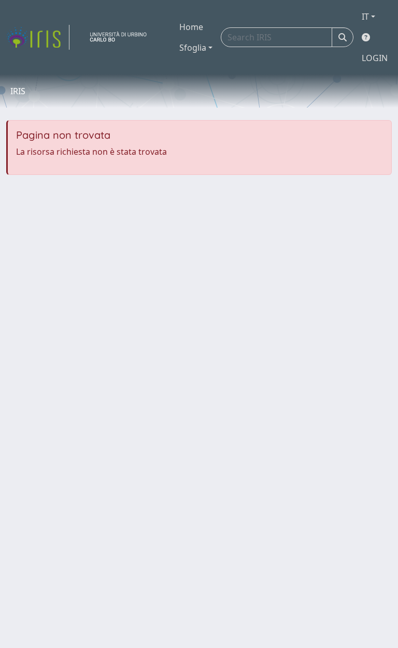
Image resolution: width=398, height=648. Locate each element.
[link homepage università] (122, 37)
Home (191, 27)
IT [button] (365, 16)
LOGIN (375, 58)
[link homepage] (37, 37)
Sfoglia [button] (192, 47)
